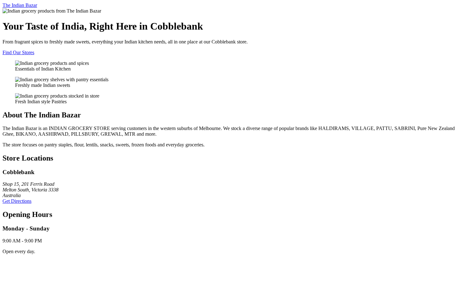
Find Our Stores (18, 52)
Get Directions (17, 201)
